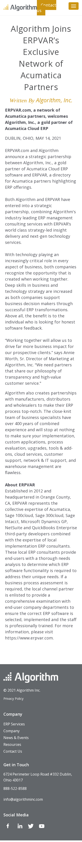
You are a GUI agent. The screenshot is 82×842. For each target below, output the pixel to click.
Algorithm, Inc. (54, 100)
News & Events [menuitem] (16, 737)
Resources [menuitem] (12, 744)
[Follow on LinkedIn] (19, 826)
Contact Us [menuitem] (12, 751)
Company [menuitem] (11, 730)
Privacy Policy (13, 698)
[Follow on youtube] (41, 826)
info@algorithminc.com (23, 799)
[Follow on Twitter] (30, 826)
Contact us (46, 7)
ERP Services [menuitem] (14, 724)
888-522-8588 (15, 788)
